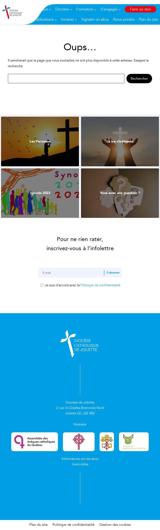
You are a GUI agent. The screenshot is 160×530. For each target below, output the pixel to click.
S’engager (109, 9)
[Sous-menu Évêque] (50, 9)
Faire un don (140, 9)
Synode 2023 (40, 193)
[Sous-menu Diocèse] (71, 9)
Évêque (41, 9)
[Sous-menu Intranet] (76, 19)
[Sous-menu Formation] (95, 9)
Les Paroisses (40, 141)
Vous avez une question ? (120, 193)
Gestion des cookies (115, 525)
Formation (84, 9)
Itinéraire (80, 424)
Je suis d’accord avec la (82, 285)
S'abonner (113, 272)
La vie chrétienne (120, 141)
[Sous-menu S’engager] (120, 9)
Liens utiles (80, 464)
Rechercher (139, 79)
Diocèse (62, 9)
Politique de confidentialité (100, 285)
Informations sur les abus (80, 459)
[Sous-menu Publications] (56, 19)
